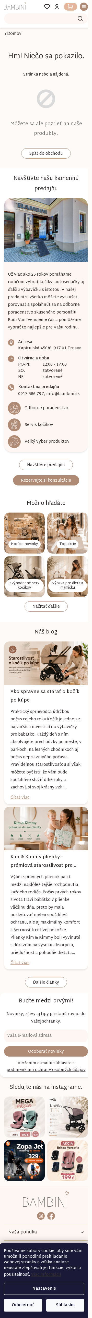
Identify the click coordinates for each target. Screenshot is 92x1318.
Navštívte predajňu (44, 476)
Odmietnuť (23, 1305)
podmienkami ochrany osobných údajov (44, 1088)
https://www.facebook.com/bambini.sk (49, 1230)
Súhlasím (65, 1305)
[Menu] (78, 6)
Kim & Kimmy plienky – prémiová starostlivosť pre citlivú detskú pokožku (41, 871)
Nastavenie (44, 1288)
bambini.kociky (39, 1230)
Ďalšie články (44, 1001)
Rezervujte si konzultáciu (44, 491)
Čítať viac (19, 810)
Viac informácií (46, 1275)
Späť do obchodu (44, 154)
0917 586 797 (31, 405)
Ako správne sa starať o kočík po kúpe (37, 701)
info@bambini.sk (63, 405)
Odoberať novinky (44, 1070)
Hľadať (76, 18)
